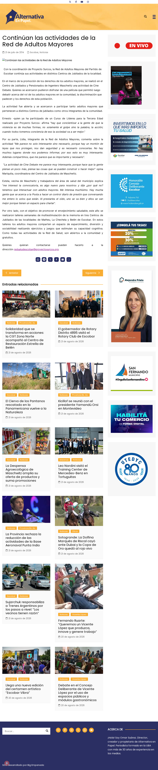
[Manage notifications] (6, 763)
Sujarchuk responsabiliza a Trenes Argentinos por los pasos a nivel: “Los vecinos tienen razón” (25, 607)
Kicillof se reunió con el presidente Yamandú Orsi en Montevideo (78, 405)
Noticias (44, 52)
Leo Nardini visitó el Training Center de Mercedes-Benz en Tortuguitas (73, 471)
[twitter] (70, 2)
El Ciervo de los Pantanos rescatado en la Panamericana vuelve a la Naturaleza (26, 406)
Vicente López (79, 614)
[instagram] (88, 2)
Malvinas (64, 459)
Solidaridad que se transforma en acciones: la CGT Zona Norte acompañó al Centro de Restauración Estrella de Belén (25, 338)
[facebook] (76, 2)
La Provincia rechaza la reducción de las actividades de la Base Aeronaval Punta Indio (23, 539)
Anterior (13, 272)
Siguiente (90, 272)
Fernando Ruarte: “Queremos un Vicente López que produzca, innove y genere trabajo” (77, 626)
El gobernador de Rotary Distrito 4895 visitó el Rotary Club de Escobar (77, 333)
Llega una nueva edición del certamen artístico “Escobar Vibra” (24, 689)
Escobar (34, 52)
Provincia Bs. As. (27, 322)
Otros (75, 531)
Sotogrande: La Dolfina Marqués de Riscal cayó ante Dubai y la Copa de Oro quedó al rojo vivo (77, 543)
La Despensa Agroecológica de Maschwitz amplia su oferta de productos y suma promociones (23, 473)
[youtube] (82, 2)
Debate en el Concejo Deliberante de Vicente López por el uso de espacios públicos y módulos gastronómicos (77, 692)
